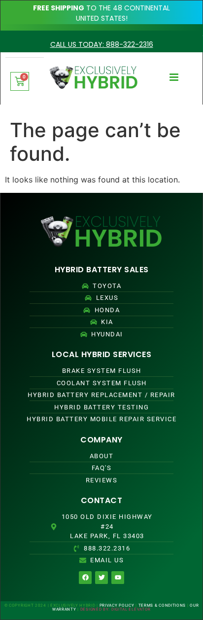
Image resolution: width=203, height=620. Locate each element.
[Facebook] (85, 577)
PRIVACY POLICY (117, 605)
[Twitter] (101, 577)
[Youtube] (117, 577)
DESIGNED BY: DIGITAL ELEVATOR (115, 609)
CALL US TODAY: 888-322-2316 (101, 44)
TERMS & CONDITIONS (162, 605)
